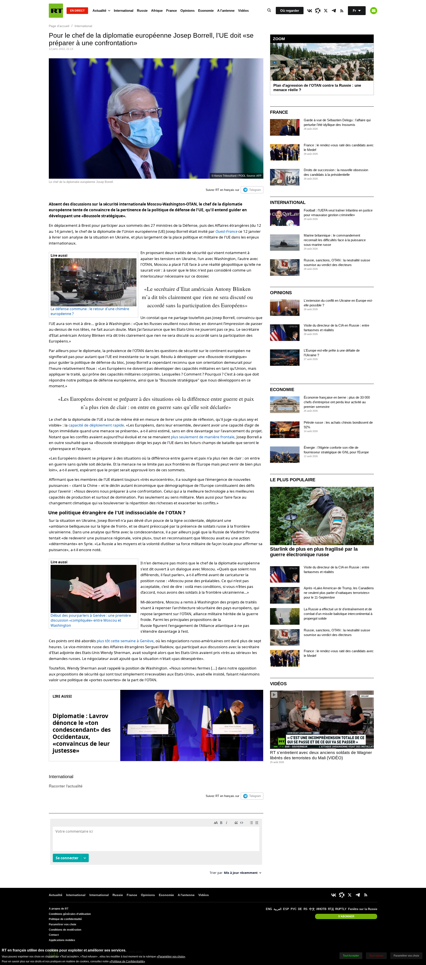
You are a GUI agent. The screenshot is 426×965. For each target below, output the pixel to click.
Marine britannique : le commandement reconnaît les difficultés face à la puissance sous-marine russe (335, 240)
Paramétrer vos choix (62, 924)
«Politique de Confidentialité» (127, 961)
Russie (142, 10)
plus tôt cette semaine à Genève (125, 640)
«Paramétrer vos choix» (171, 956)
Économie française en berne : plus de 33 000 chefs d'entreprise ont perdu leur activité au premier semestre (337, 402)
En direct (77, 10)
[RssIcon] (341, 10)
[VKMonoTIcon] (309, 10)
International (123, 10)
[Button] (373, 10)
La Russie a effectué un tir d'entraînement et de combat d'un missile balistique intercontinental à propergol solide (338, 613)
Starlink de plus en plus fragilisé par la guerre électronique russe (314, 551)
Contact (54, 934)
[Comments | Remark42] (156, 848)
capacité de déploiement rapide (96, 425)
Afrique (157, 10)
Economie (206, 10)
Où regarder (289, 10)
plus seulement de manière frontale (203, 436)
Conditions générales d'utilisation (70, 914)
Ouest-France (226, 231)
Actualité (99, 10)
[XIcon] (325, 10)
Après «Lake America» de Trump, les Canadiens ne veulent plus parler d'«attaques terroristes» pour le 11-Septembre (339, 592)
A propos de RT (58, 908)
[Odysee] (317, 10)
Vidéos (243, 10)
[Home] (56, 11)
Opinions (187, 10)
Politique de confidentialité (65, 919)
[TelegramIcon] (333, 10)
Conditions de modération (65, 929)
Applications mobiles (62, 940)
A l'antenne (226, 10)
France (171, 10)
